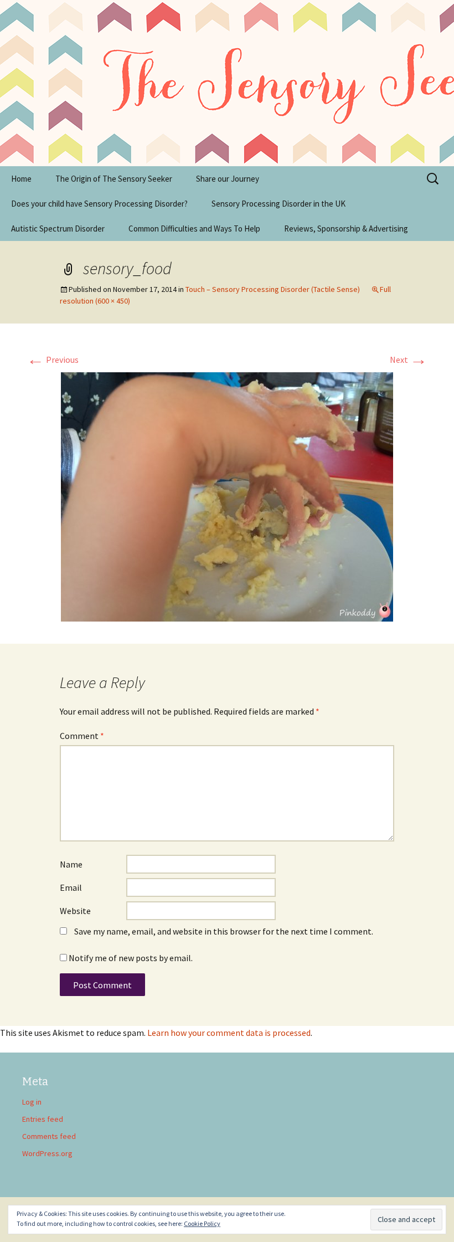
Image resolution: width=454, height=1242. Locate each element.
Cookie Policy (202, 1223)
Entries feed (42, 1119)
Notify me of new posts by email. (131, 957)
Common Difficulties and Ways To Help (194, 228)
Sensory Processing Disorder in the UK (278, 203)
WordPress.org (47, 1153)
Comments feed (49, 1136)
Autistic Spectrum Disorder (58, 228)
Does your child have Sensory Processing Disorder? (99, 203)
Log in (32, 1102)
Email (71, 887)
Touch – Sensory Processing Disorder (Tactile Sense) (272, 289)
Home (21, 178)
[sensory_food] (227, 495)
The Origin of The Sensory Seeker (113, 178)
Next (408, 359)
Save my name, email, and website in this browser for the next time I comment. (223, 931)
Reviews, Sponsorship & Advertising (346, 228)
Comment (82, 735)
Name (71, 864)
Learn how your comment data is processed (229, 1032)
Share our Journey (227, 178)
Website (75, 910)
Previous (53, 359)
